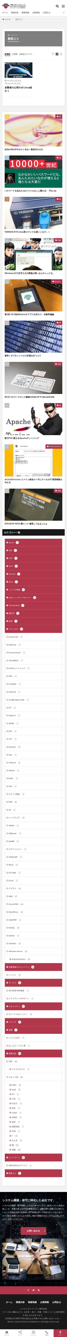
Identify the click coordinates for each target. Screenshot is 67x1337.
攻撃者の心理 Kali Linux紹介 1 (18, 89)
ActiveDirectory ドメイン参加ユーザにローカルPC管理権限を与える (33, 481)
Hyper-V (14, 715)
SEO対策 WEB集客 (18, 990)
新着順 (7, 54)
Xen (12, 755)
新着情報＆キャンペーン (21, 967)
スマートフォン (17, 849)
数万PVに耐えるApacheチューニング (22, 438)
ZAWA (16, 1117)
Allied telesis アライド (20, 1165)
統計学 (13, 613)
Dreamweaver (17, 652)
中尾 (15, 1131)
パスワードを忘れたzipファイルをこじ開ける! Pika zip (30, 190)
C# (12, 810)
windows (15, 943)
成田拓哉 (17, 1126)
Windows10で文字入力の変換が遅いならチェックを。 (30, 273)
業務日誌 (15, 1053)
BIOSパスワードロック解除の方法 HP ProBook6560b (29, 397)
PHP (13, 802)
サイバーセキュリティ (20, 1014)
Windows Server (18, 951)
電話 (46, 1335)
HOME (8, 19)
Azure (13, 542)
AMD (13, 582)
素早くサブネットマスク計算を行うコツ (23, 355)
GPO (13, 566)
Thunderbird (16, 605)
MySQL (14, 928)
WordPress (16, 912)
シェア (20, 1335)
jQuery (14, 935)
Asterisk (14, 692)
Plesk (13, 865)
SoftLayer (15, 833)
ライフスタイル (20, 1069)
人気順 (14, 54)
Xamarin (58, 281)
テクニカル (16, 629)
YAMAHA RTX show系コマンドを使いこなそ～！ (27, 232)
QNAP (13, 723)
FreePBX (14, 684)
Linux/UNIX (16, 904)
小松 (15, 1099)
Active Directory (55, 446)
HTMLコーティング (19, 668)
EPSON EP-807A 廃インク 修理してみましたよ (26, 523)
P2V (12, 731)
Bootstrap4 (15, 637)
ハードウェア (16, 817)
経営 (12, 621)
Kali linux (14, 645)
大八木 (17, 1140)
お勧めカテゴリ (25, 54)
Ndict (16, 1085)
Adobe (13, 825)
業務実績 (25, 12)
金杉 (15, 1122)
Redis (13, 778)
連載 (12, 1030)
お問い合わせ (33, 1230)
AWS (13, 896)
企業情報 (36, 12)
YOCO (16, 1103)
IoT (12, 707)
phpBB (13, 841)
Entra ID (14, 574)
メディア (15, 1022)
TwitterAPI (15, 857)
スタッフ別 (16, 1077)
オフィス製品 (16, 794)
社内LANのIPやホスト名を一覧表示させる (24, 149)
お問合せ (46, 12)
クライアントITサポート (21, 998)
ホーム (5, 12)
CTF (12, 739)
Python (14, 770)
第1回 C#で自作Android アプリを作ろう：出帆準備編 (29, 314)
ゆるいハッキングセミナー (22, 597)
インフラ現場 (16, 590)
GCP (12, 558)
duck (16, 1089)
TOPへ (60, 1335)
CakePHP (14, 920)
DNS (12, 676)
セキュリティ (17, 1006)
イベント (15, 975)
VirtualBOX (15, 660)
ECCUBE (14, 873)
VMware (14, 762)
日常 (13, 1061)
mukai (16, 1112)
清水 (15, 1108)
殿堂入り (19, 19)
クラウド (15, 888)
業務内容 (15, 12)
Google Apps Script (18, 700)
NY (15, 1094)
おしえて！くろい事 (19, 1045)
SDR (12, 550)
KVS (12, 786)
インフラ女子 (16, 1038)
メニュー (33, 1335)
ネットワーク (16, 1157)
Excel (13, 880)
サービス (15, 983)
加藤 (59, 240)
